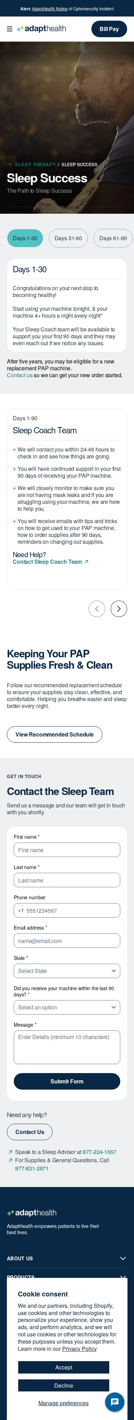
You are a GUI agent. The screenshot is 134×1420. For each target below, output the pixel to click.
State (21, 958)
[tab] (25, 238)
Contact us (19, 375)
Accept (63, 1367)
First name (27, 837)
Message (25, 1024)
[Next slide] (119, 609)
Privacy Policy (79, 1349)
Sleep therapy (37, 164)
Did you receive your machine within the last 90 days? (64, 991)
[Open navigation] (9, 29)
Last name (26, 867)
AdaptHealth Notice (50, 8)
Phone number (29, 897)
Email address (30, 927)
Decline (63, 1385)
